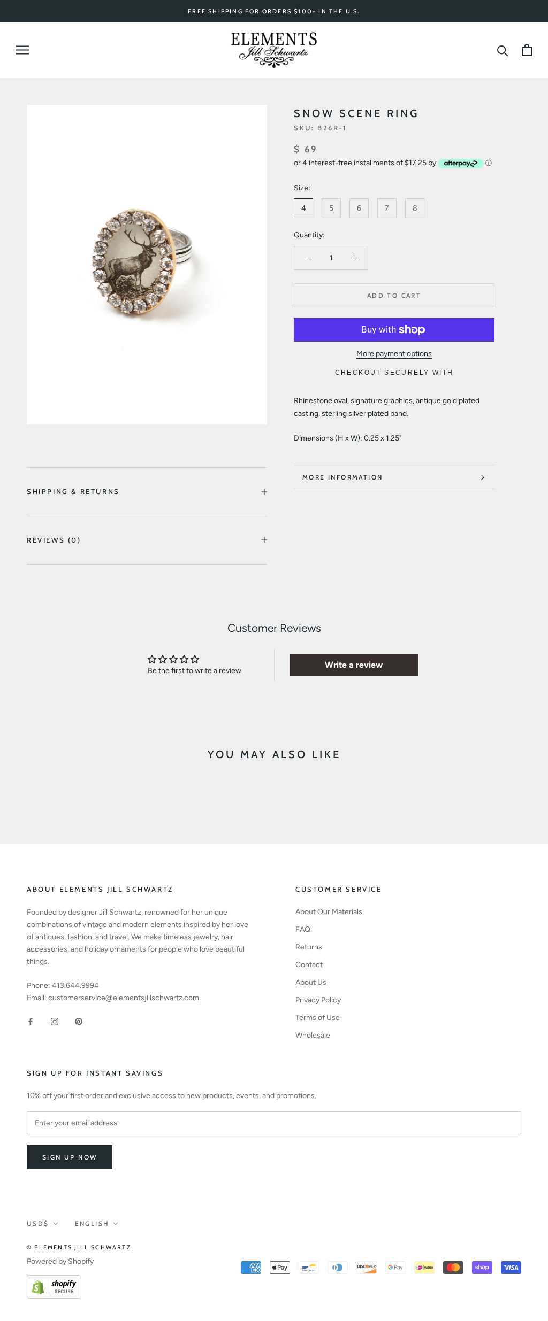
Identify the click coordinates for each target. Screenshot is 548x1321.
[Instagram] (54, 1021)
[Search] (502, 50)
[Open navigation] (22, 50)
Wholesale (312, 1035)
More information (342, 477)
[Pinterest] (78, 1021)
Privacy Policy (318, 1000)
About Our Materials (328, 911)
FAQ (302, 929)
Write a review (354, 665)
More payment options (394, 353)
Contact (309, 964)
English (92, 1223)
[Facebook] (30, 1021)
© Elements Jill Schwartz (79, 1247)
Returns (308, 947)
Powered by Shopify (60, 1261)
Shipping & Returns (73, 491)
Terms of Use (317, 1017)
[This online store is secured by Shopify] (54, 1281)
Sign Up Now (69, 1157)
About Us (310, 982)
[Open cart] (527, 50)
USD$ (38, 1223)
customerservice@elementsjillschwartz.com (123, 997)
